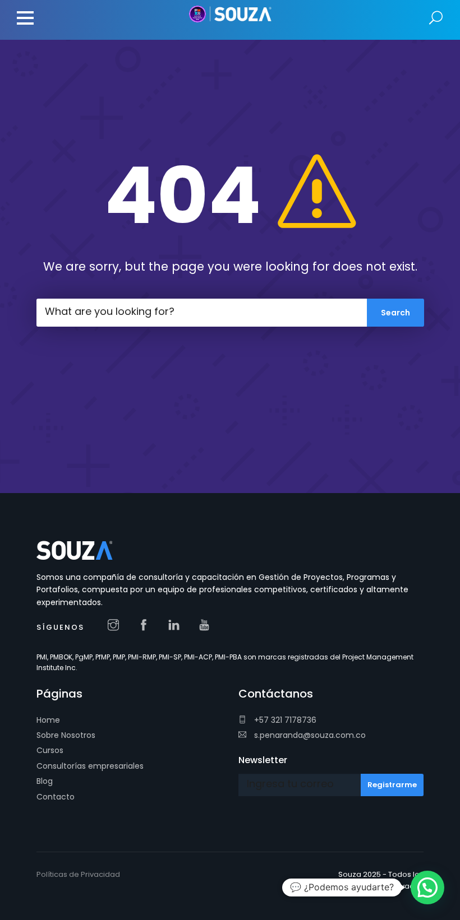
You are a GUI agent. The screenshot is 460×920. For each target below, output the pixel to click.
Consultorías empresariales (90, 766)
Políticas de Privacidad (78, 874)
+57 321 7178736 (284, 720)
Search (436, 18)
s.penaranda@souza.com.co (309, 735)
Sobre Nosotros (65, 735)
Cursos (49, 750)
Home (48, 720)
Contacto (55, 796)
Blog (44, 781)
